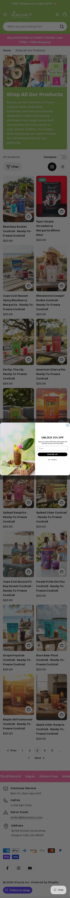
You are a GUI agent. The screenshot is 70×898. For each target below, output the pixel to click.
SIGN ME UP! (52, 454)
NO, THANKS (52, 459)
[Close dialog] (67, 425)
